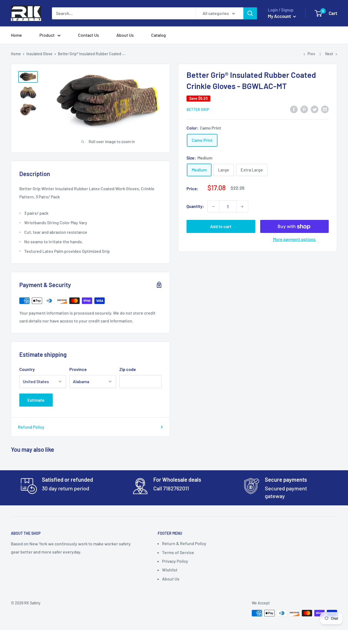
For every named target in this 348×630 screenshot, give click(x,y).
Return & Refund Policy (184, 543)
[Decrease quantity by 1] (213, 206)
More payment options (294, 239)
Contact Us (88, 35)
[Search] (250, 13)
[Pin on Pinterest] (304, 109)
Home (16, 35)
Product (47, 35)
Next (329, 53)
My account (280, 16)
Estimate (36, 399)
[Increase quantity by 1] (242, 206)
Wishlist (170, 569)
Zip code (127, 369)
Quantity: (195, 206)
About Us (125, 35)
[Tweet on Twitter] (314, 109)
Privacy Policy (175, 561)
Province (78, 369)
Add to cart (220, 226)
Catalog (158, 35)
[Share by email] (325, 109)
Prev (311, 53)
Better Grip (198, 109)
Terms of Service (178, 552)
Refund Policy (31, 426)
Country (27, 369)
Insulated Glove (39, 53)
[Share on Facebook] (294, 109)
